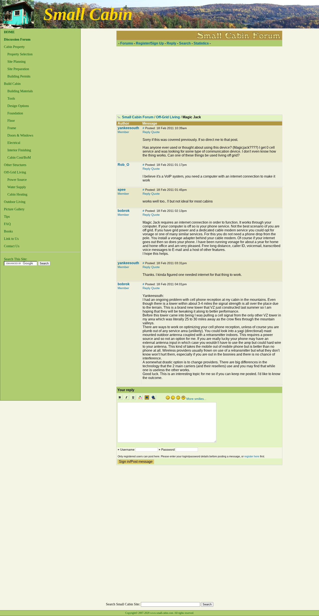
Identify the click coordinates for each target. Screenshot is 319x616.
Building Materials (20, 91)
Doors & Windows (20, 135)
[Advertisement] (17, 334)
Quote (155, 132)
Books (8, 231)
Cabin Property (14, 47)
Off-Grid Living (15, 172)
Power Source (17, 179)
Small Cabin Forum (137, 117)
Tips (7, 216)
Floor (11, 120)
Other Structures (15, 165)
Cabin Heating (17, 194)
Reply (171, 43)
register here (251, 456)
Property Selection (20, 54)
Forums (126, 43)
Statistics (201, 43)
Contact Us (11, 246)
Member (123, 132)
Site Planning (16, 61)
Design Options (18, 106)
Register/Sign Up (150, 43)
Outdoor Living (14, 202)
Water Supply (16, 187)
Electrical (13, 143)
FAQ (7, 224)
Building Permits (18, 76)
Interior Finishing (19, 150)
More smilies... (196, 398)
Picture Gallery (14, 209)
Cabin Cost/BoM (19, 157)
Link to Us (11, 238)
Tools (11, 98)
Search (185, 43)
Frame (11, 128)
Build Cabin (12, 84)
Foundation (15, 113)
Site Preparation (18, 69)
